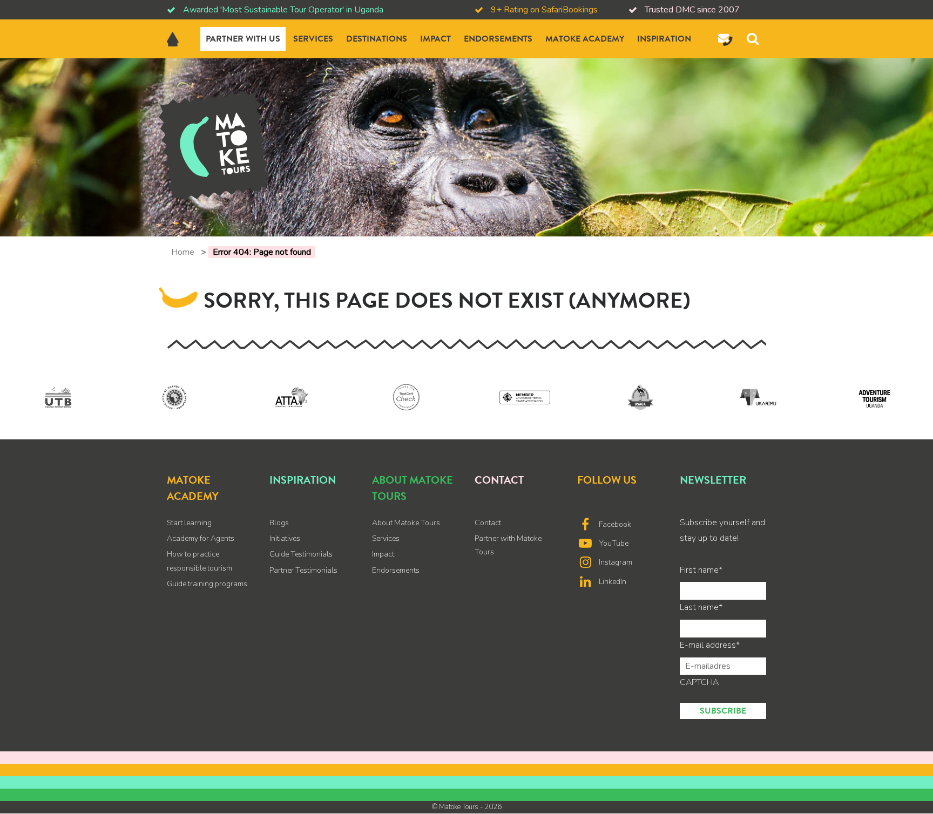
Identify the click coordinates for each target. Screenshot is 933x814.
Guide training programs (207, 584)
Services (313, 38)
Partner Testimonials (303, 570)
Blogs (279, 523)
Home (182, 252)
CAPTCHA (699, 682)
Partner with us (243, 38)
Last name (701, 607)
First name (701, 570)
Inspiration (664, 38)
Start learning (189, 523)
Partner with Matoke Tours (508, 545)
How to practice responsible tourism (199, 561)
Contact (488, 523)
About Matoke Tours (406, 523)
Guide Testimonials (301, 554)
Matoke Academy (584, 38)
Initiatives (284, 538)
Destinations (376, 38)
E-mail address (710, 645)
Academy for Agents (200, 538)
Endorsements (498, 38)
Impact (435, 38)
